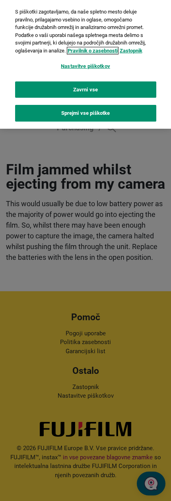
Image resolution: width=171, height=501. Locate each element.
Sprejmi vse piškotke (85, 113)
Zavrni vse (85, 90)
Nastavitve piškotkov (85, 66)
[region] (85, 64)
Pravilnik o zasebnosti (93, 51)
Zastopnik (131, 51)
